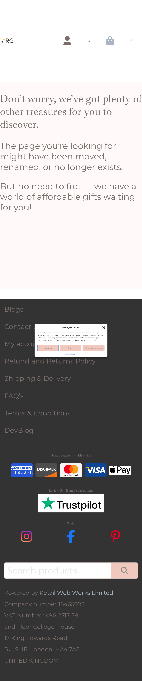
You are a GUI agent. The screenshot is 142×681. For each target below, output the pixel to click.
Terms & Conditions (37, 413)
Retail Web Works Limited (76, 592)
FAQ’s (14, 396)
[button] (103, 327)
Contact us (22, 326)
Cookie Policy (69, 354)
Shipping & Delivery (37, 378)
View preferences (93, 348)
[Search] (124, 570)
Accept (48, 348)
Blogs (13, 309)
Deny (70, 348)
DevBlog (19, 430)
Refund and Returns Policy (50, 361)
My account (24, 344)
